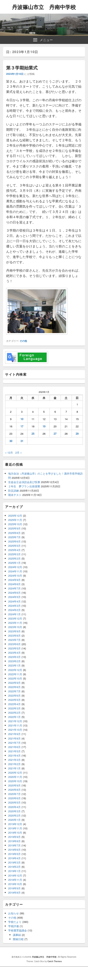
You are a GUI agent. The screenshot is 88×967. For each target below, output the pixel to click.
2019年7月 (14, 845)
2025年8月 (14, 533)
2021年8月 (14, 738)
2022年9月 (14, 683)
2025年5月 (14, 546)
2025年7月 (14, 537)
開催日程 (18, 939)
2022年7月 (14, 691)
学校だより (14, 922)
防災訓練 (13, 490)
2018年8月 (14, 892)
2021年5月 (14, 751)
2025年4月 (14, 550)
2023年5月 (14, 648)
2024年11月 (15, 571)
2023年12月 (15, 618)
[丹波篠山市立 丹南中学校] (44, 34)
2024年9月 (14, 580)
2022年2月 (14, 712)
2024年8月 (14, 584)
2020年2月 (14, 815)
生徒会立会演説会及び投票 (24, 482)
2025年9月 (14, 528)
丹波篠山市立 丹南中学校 (44, 7)
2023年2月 (14, 661)
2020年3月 (14, 811)
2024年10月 (15, 575)
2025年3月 (14, 554)
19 (44, 426)
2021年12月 (15, 721)
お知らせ (13, 913)
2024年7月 (14, 588)
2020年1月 (14, 820)
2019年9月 (14, 837)
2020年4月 (14, 807)
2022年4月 (14, 704)
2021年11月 (15, 725)
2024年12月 (15, 567)
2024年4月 (14, 601)
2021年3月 (14, 760)
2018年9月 (14, 888)
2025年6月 (14, 541)
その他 (23, 341)
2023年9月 (14, 631)
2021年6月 (14, 747)
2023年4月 (14, 652)
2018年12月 (15, 875)
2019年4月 (14, 858)
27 (55, 434)
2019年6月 (14, 850)
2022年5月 (14, 700)
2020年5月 (14, 802)
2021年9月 (14, 734)
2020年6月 (14, 798)
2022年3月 (14, 708)
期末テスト (14, 495)
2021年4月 (14, 755)
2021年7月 (14, 743)
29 (77, 434)
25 (33, 434)
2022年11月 (15, 674)
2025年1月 (14, 563)
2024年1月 (14, 614)
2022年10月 (15, 678)
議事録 (17, 935)
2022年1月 (14, 717)
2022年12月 (15, 670)
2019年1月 (14, 871)
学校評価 (13, 926)
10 (21, 419)
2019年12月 (15, 824)
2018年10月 (15, 884)
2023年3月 (14, 657)
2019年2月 (14, 867)
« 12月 (9, 452)
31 (21, 441)
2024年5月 (14, 597)
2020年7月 (14, 794)
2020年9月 (14, 785)
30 (10, 441)
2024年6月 (14, 593)
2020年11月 (15, 777)
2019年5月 (14, 854)
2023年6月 (14, 644)
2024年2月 (14, 610)
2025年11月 (15, 520)
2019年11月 (15, 828)
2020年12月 (15, 772)
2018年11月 (15, 880)
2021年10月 (15, 730)
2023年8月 (14, 635)
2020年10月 (15, 781)
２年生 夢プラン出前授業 (24, 486)
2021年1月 (14, 768)
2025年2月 (14, 558)
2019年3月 (14, 862)
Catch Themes (54, 961)
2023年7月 (14, 640)
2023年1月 (14, 665)
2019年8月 (14, 841)
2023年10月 (15, 627)
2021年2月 (14, 764)
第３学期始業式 (22, 67)
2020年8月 (14, 790)
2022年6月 (14, 695)
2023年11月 (15, 623)
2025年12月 (15, 515)
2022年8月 (14, 687)
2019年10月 (15, 832)
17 (21, 426)
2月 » (18, 452)
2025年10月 (15, 524)
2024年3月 (14, 606)
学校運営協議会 (17, 930)
